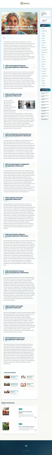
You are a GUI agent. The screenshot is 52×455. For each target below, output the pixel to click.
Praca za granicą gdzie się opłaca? (26, 426)
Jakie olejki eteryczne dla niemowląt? (45, 107)
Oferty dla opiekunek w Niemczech (14, 376)
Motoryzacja (44, 47)
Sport (43, 66)
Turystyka (44, 73)
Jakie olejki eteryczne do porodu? (45, 105)
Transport (44, 71)
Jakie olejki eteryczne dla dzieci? (45, 116)
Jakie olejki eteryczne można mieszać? (45, 110)
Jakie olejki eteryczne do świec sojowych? (45, 119)
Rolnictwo (44, 61)
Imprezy (44, 40)
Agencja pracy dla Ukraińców (30, 384)
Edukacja (44, 35)
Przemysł (44, 59)
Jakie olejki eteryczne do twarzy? (45, 93)
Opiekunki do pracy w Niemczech (14, 391)
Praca (43, 54)
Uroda (44, 78)
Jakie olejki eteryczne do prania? (45, 102)
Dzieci (44, 33)
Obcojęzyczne (45, 52)
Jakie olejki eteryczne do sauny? (45, 96)
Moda (43, 45)
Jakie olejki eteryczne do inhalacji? (45, 99)
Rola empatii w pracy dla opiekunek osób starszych (14, 384)
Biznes (44, 28)
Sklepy (44, 64)
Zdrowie (44, 85)
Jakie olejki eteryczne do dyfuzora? (45, 113)
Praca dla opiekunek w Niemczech (30, 376)
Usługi (44, 80)
